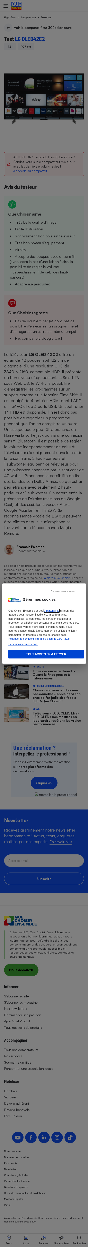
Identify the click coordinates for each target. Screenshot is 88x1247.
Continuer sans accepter (63, 591)
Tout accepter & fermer (46, 654)
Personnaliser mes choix (23, 644)
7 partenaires (51, 610)
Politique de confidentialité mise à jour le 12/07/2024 (39, 638)
